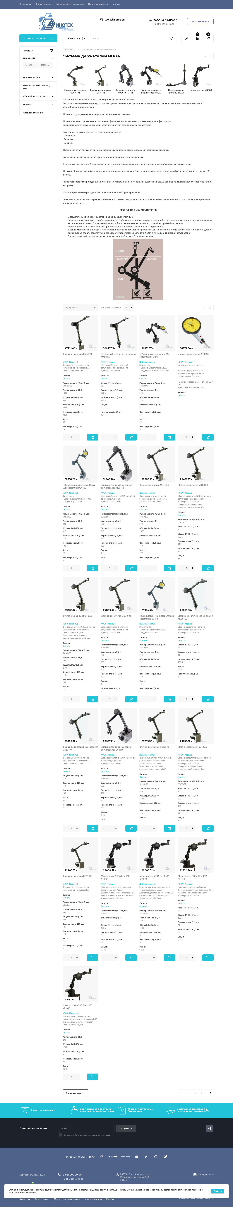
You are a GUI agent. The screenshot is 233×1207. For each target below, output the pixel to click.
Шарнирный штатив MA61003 (77, 354)
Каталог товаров (43, 4)
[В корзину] (92, 437)
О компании (25, 4)
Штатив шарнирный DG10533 (154, 747)
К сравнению (66, 318)
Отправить (126, 1128)
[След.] (210, 1092)
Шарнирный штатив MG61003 (116, 616)
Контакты (117, 4)
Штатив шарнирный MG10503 (77, 616)
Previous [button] (205, 56)
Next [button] (211, 56)
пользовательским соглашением (95, 1135)
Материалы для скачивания (70, 4)
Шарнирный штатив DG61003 (77, 876)
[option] (75, 79)
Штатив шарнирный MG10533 (193, 485)
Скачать (66, 378)
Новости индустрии (98, 4)
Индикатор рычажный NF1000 (193, 354)
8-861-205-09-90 (165, 20)
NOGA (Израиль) (70, 362)
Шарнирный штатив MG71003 (154, 485)
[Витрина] (210, 307)
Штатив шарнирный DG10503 (192, 747)
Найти (172, 38)
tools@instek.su (115, 19)
